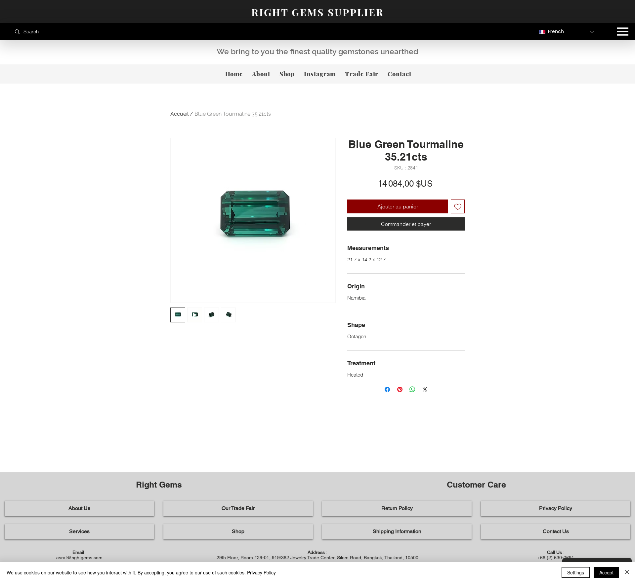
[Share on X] (425, 389)
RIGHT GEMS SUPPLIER (317, 12)
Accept (606, 572)
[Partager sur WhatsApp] (412, 389)
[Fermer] (627, 572)
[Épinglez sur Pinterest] (400, 389)
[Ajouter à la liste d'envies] (458, 206)
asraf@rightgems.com (79, 557)
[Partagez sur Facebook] (387, 389)
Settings (575, 572)
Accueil (179, 114)
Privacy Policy (261, 572)
